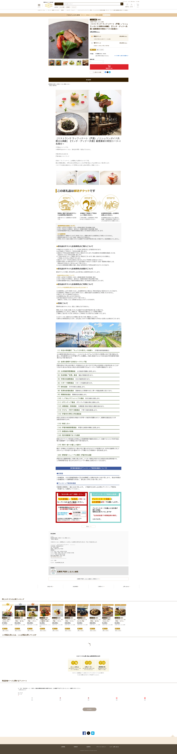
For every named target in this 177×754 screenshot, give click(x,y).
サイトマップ (125, 1)
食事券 (62, 10)
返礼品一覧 (50, 586)
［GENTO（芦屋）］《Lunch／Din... (6, 620)
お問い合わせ (126, 586)
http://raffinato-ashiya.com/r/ (56, 556)
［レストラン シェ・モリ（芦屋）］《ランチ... (57, 620)
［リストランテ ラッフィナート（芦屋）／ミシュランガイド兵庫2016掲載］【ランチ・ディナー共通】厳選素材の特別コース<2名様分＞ (102, 10)
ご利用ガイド (101, 586)
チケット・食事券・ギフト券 (53, 10)
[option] (8, 617)
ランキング (74, 7)
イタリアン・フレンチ (70, 10)
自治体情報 (75, 586)
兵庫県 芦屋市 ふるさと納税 (7, 624)
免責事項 (88, 746)
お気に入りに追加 (98, 72)
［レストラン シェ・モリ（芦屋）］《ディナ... (32, 620)
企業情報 (63, 746)
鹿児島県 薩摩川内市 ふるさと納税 (45, 625)
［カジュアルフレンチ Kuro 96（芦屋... (82, 620)
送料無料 (68, 7)
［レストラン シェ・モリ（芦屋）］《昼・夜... (20, 620)
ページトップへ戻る (173, 736)
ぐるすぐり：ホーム (41, 10)
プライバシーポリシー (101, 746)
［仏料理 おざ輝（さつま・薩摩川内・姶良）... (45, 620)
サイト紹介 (137, 1)
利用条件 (76, 746)
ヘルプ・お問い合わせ (131, 1)
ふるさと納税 (61, 7)
